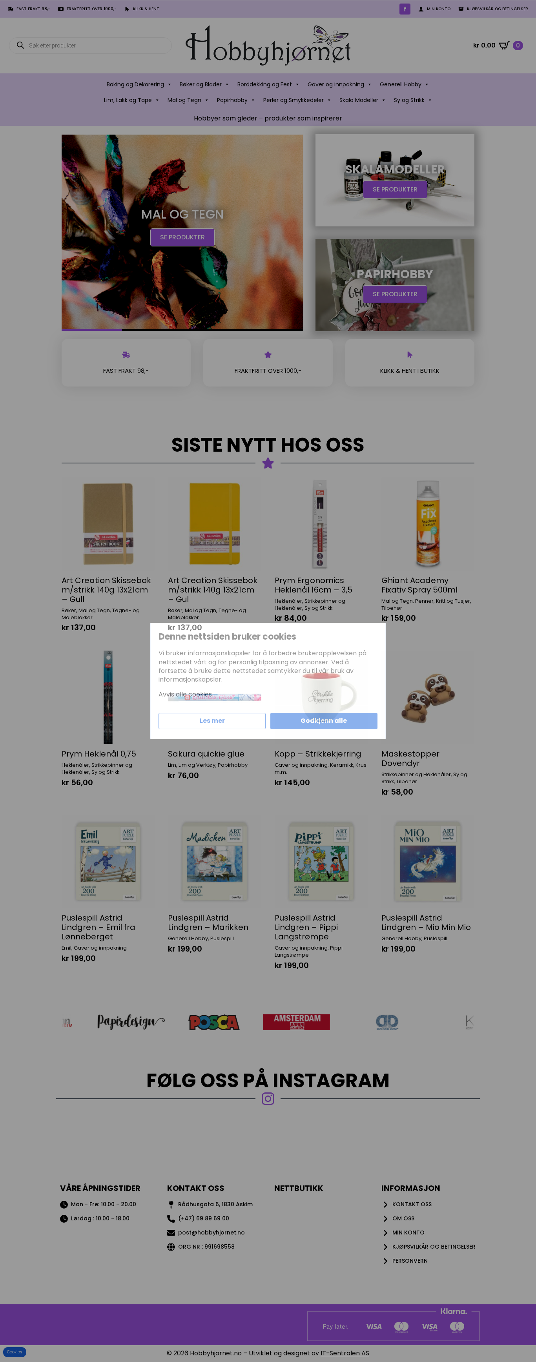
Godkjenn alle (324, 720)
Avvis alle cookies (185, 694)
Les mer (212, 720)
